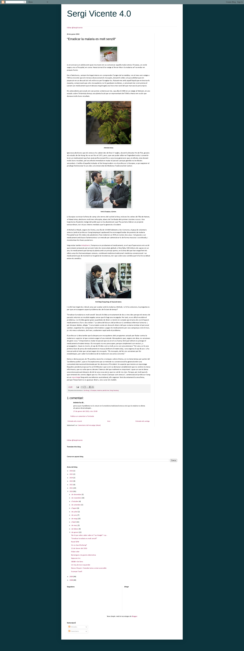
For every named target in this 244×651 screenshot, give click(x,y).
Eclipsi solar (75, 552)
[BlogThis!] (84, 387)
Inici (108, 421)
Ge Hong (86, 390)
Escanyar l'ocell (76, 571)
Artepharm (85, 245)
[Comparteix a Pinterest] (92, 387)
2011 (71, 488)
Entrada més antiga (143, 421)
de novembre (76, 498)
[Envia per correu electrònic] (82, 387)
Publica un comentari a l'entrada (82, 416)
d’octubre (75, 501)
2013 (71, 481)
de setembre (76, 505)
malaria (99, 390)
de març (74, 525)
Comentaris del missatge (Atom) (89, 425)
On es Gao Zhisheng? (79, 545)
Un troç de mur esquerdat (80, 565)
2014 (71, 478)
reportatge (76, 377)
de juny (74, 515)
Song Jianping (114, 390)
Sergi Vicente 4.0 (99, 13)
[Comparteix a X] (87, 387)
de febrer (75, 529)
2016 (71, 471)
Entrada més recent (75, 421)
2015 (71, 474)
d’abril (73, 522)
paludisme (106, 390)
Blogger (134, 616)
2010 (71, 491)
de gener (75, 532)
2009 (71, 577)
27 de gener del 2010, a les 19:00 (85, 411)
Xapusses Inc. (76, 558)
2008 (71, 580)
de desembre (76, 494)
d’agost (74, 508)
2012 (71, 485)
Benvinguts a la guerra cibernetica (83, 555)
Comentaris (74, 631)
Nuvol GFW (75, 542)
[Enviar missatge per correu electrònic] (77, 387)
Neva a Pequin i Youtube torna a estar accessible (88, 568)
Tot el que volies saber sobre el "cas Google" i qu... (89, 535)
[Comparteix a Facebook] (90, 387)
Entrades (73, 627)
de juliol (74, 512)
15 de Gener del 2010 (79, 548)
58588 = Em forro (77, 562)
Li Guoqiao (93, 390)
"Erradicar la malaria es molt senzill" (84, 538)
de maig (74, 519)
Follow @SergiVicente (75, 28)
